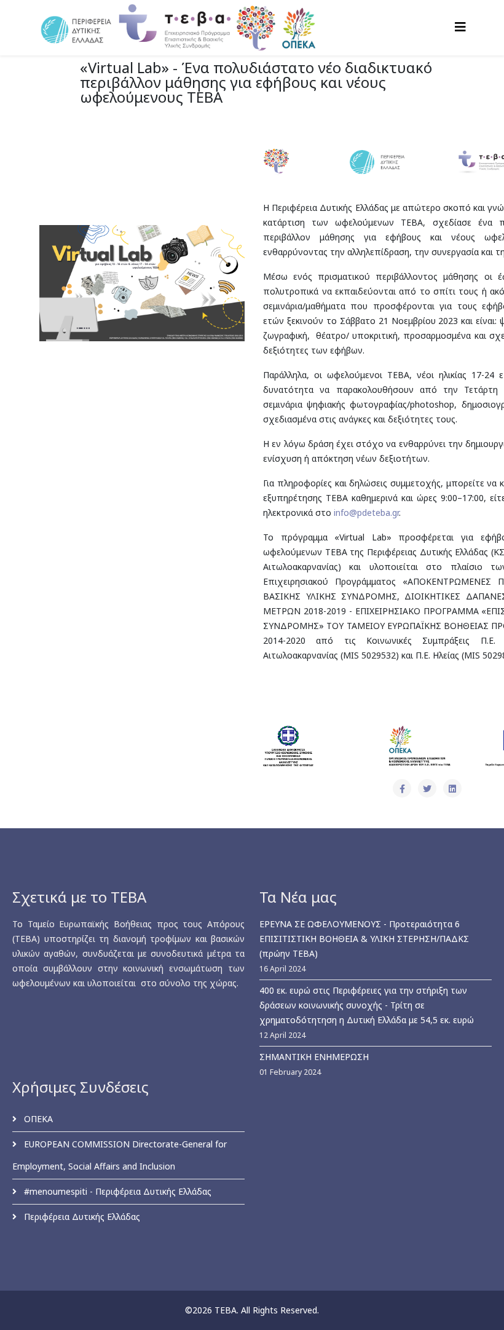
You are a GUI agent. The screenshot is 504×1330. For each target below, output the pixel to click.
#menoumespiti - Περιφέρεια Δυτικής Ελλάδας (116, 1191)
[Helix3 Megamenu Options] (460, 26)
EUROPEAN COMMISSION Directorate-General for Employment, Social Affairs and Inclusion (119, 1155)
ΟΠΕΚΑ (37, 1119)
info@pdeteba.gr (366, 512)
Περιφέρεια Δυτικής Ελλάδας (81, 1216)
